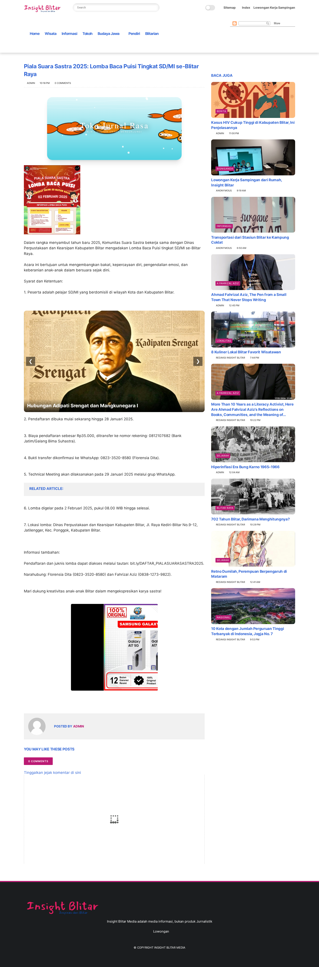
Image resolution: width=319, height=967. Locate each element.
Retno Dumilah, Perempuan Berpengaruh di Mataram (249, 574)
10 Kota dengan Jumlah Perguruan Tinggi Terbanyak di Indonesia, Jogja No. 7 (247, 631)
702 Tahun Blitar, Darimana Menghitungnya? (250, 519)
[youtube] (267, 17)
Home (34, 33)
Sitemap (230, 7)
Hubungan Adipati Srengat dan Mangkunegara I (82, 405)
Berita (221, 111)
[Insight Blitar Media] (43, 8)
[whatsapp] (246, 17)
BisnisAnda (225, 168)
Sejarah (223, 455)
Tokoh (87, 33)
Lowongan (161, 931)
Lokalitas (224, 340)
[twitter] (239, 17)
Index (246, 7)
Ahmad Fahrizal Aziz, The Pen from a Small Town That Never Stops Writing (248, 297)
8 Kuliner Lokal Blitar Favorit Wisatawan (246, 352)
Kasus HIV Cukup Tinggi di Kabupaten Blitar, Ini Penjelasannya (252, 125)
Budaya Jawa (108, 33)
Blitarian (152, 33)
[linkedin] (62, 703)
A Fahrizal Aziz (228, 283)
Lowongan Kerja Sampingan (274, 7)
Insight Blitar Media (169, 947)
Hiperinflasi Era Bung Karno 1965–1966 (245, 467)
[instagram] (260, 17)
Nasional (223, 617)
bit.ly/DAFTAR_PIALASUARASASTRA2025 (166, 563)
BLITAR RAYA (225, 507)
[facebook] (232, 17)
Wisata (50, 33)
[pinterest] (253, 17)
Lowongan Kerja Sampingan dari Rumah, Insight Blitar (246, 182)
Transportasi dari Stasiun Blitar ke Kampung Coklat (250, 240)
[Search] (154, 7)
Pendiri (134, 33)
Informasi (69, 33)
